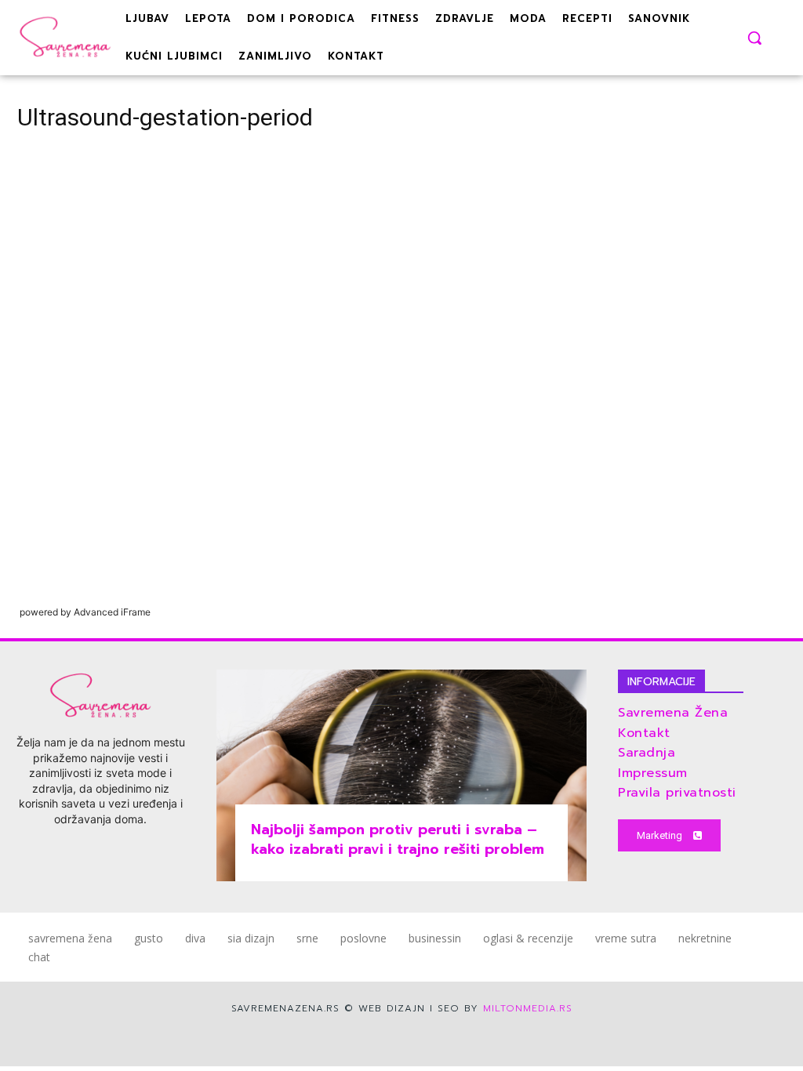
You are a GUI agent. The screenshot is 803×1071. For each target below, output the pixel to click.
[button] (754, 37)
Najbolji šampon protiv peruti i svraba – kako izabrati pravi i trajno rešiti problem (397, 839)
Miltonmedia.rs (527, 1008)
